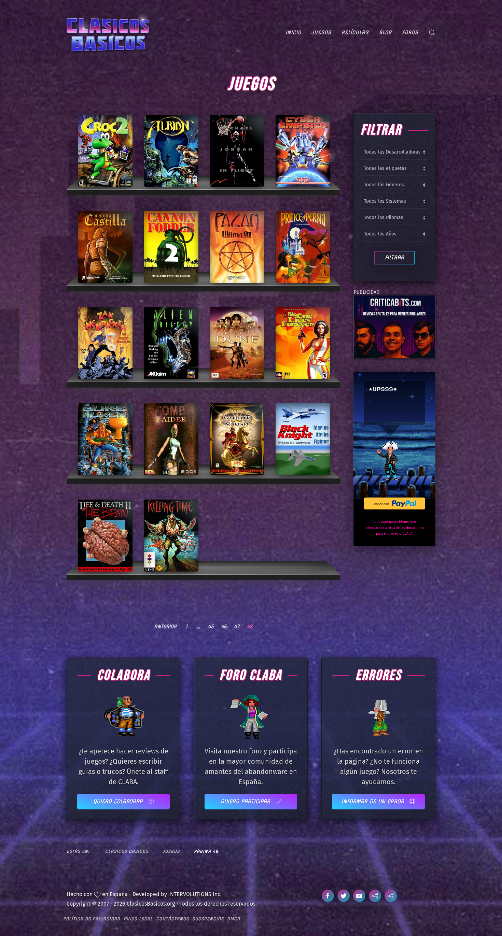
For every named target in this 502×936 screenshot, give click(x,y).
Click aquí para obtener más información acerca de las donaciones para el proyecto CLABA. (394, 528)
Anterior (165, 626)
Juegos (321, 32)
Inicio (293, 32)
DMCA (233, 918)
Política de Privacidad (91, 918)
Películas (355, 32)
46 (223, 626)
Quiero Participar (246, 801)
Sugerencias (208, 918)
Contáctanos (172, 918)
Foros (410, 32)
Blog (385, 32)
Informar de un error (373, 801)
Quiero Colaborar (119, 801)
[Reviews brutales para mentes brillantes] (394, 326)
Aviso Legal (138, 918)
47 (236, 626)
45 (210, 626)
